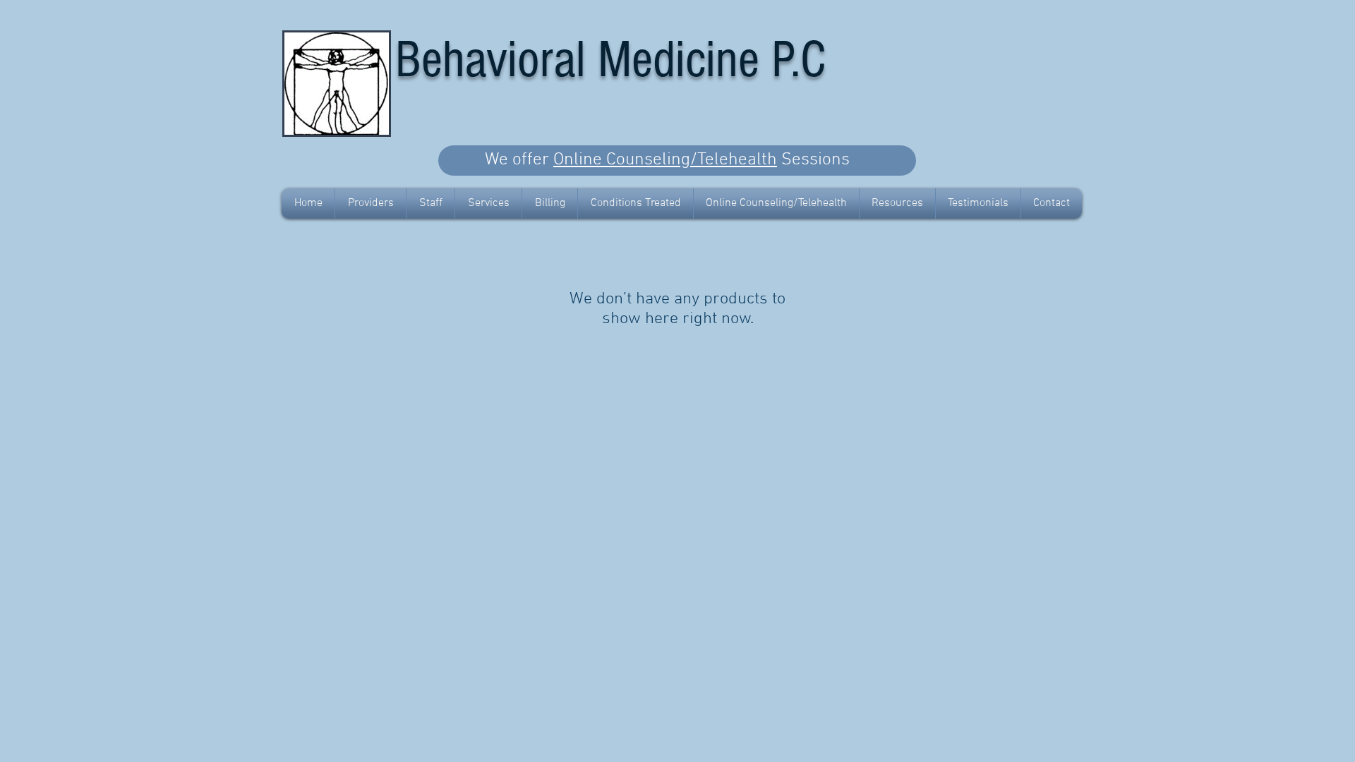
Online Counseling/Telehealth (665, 160)
